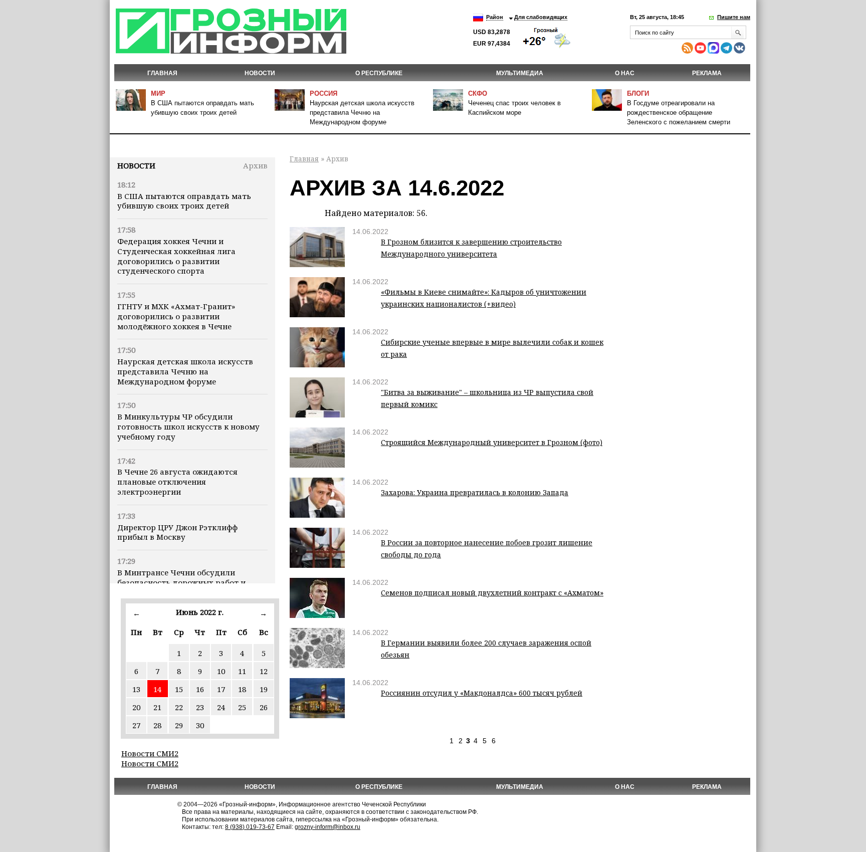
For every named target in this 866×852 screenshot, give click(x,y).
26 (264, 707)
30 (200, 725)
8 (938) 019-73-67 (250, 826)
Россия (323, 93)
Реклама (707, 73)
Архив (255, 165)
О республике (378, 73)
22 (179, 707)
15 (179, 689)
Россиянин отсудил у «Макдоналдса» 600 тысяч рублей (481, 693)
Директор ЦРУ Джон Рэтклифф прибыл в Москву (177, 532)
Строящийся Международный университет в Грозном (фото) (491, 442)
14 (157, 689)
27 (136, 725)
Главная (162, 73)
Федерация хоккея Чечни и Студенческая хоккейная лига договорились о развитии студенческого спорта (176, 256)
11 (242, 671)
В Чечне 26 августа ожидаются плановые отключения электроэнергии (177, 482)
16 (200, 689)
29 (179, 725)
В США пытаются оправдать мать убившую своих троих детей (184, 201)
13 (136, 689)
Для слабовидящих (540, 17)
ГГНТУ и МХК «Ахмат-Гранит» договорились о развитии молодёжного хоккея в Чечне (176, 316)
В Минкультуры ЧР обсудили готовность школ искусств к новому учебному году (188, 426)
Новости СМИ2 (149, 753)
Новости (136, 165)
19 (264, 689)
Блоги (638, 93)
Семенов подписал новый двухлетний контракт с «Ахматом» (492, 592)
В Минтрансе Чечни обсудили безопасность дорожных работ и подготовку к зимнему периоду (181, 582)
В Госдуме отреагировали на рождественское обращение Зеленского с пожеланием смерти (678, 112)
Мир (158, 93)
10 (221, 671)
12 (264, 671)
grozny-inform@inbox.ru (327, 826)
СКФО (477, 93)
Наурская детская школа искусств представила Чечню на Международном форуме (362, 112)
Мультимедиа (519, 73)
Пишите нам (733, 17)
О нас (624, 73)
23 (200, 707)
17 (221, 689)
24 (221, 707)
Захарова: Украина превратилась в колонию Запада (474, 492)
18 (242, 689)
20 (136, 707)
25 (242, 707)
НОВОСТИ (260, 73)
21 (157, 707)
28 (157, 725)
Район (494, 17)
